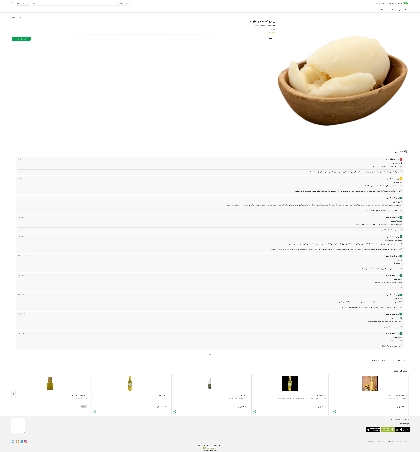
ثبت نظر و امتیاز (268, 32)
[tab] (401, 151)
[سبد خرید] (12, 3)
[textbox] (81, 3)
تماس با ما (391, 9)
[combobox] (81, 3)
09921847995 (404, 424)
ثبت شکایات (371, 441)
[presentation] (13, 394)
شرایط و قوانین (390, 441)
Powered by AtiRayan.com (210, 450)
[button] (22, 4)
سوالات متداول (380, 441)
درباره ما (382, 9)
